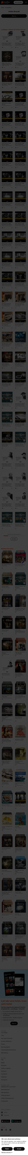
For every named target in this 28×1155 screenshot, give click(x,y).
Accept (19, 1148)
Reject (7, 1148)
